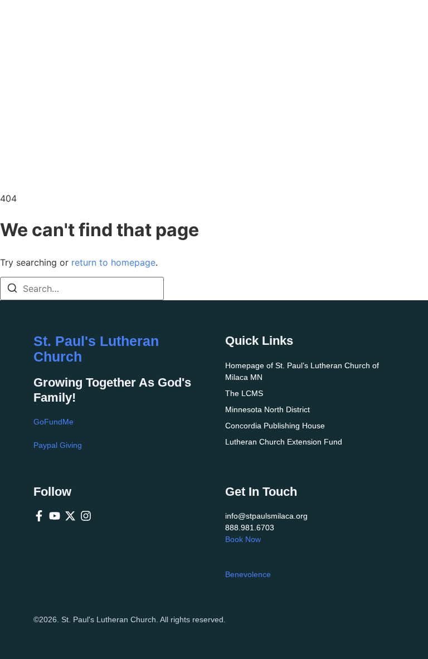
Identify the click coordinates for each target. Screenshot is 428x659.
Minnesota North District (267, 409)
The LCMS (244, 393)
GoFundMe (53, 421)
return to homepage (113, 262)
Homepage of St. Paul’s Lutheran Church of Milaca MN (302, 371)
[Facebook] (39, 515)
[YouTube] (54, 515)
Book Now (243, 539)
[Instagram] (85, 515)
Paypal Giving (57, 445)
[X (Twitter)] (70, 515)
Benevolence (248, 574)
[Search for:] (82, 288)
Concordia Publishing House (275, 425)
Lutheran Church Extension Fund (283, 441)
